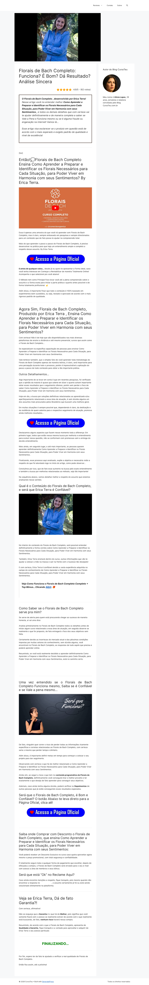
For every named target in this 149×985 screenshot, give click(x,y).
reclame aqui (46, 883)
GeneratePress (48, 982)
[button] (127, 5)
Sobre (119, 5)
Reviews (96, 5)
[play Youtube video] (55, 207)
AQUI (48, 587)
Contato (110, 5)
